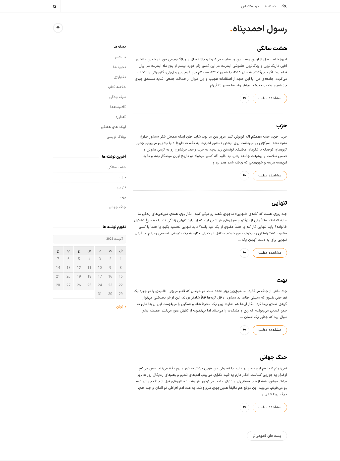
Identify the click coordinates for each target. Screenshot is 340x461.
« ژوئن (121, 306)
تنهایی (279, 203)
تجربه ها (119, 67)
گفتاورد (120, 117)
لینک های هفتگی (113, 127)
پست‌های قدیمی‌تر (267, 436)
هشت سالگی (272, 48)
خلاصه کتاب (117, 87)
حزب (281, 126)
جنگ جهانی (273, 357)
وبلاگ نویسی (116, 137)
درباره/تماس (250, 6)
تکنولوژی (119, 77)
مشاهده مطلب (269, 98)
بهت (282, 280)
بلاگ (284, 6)
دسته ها (270, 6)
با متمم (120, 57)
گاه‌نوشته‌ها (118, 107)
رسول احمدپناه (260, 29)
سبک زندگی (117, 97)
